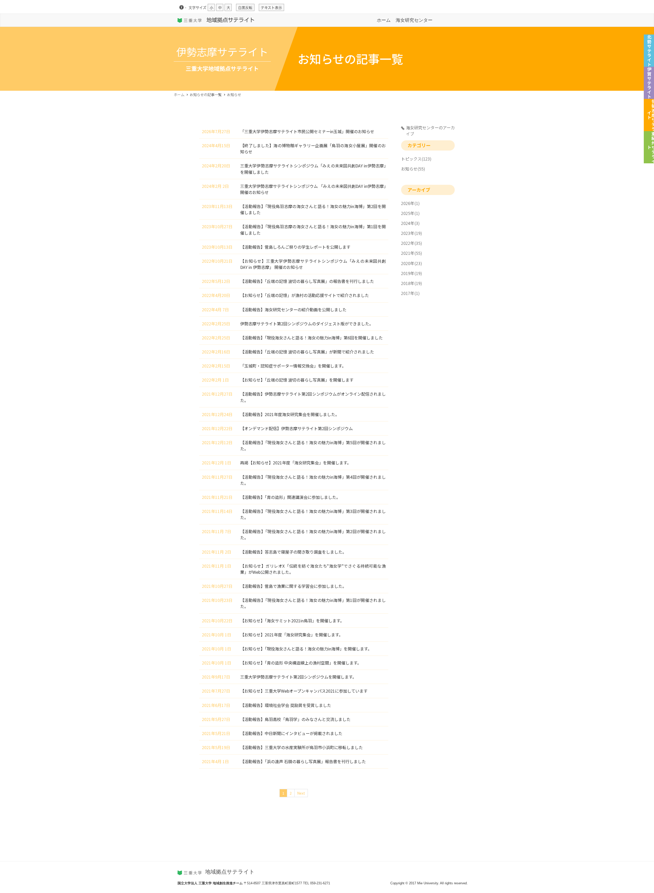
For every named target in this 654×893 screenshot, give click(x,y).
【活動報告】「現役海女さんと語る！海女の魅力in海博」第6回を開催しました (311, 338)
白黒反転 (245, 7)
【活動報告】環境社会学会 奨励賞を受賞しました (285, 705)
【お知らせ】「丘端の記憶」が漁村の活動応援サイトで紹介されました (304, 295)
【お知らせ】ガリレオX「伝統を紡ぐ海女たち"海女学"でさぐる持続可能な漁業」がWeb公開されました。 (313, 569)
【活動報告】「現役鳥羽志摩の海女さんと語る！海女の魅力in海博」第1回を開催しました (313, 229)
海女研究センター (414, 20)
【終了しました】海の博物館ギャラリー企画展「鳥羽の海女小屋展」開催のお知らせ (313, 148)
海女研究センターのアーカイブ (430, 130)
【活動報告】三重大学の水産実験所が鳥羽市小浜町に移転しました (301, 747)
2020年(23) (411, 263)
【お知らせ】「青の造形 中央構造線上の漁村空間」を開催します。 (300, 663)
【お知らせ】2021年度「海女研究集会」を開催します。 (291, 635)
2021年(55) (411, 253)
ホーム (384, 20)
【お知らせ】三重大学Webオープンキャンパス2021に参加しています (304, 691)
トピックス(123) (416, 159)
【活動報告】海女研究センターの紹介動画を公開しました (293, 309)
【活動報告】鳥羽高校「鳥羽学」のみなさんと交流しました (295, 719)
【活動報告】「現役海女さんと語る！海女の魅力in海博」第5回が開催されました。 (313, 445)
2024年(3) (410, 223)
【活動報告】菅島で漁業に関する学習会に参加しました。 (293, 586)
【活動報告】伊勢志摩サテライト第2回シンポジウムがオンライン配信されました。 (313, 397)
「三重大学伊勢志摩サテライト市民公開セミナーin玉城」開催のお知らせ (307, 131)
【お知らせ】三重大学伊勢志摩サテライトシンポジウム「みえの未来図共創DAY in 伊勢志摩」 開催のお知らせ (313, 264)
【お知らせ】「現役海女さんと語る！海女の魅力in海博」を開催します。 (306, 649)
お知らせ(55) (413, 169)
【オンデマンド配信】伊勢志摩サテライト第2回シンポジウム (296, 428)
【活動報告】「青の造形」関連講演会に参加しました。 (290, 497)
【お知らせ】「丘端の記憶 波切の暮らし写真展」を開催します (297, 380)
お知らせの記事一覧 (206, 94)
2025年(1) (410, 213)
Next (301, 793)
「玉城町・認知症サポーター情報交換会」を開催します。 (293, 366)
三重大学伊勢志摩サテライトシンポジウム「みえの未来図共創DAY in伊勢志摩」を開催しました (313, 169)
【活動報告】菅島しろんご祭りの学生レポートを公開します (295, 247)
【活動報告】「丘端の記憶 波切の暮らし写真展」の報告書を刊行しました (307, 281)
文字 (197, 7)
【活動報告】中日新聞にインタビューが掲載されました (291, 733)
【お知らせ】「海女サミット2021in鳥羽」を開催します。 (292, 620)
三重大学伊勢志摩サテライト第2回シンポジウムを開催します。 (298, 677)
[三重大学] (190, 20)
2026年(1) (410, 203)
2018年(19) (411, 283)
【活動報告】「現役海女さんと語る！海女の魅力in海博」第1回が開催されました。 (313, 603)
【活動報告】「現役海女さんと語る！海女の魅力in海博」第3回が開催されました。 (313, 514)
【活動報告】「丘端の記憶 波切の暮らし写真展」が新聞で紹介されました (307, 352)
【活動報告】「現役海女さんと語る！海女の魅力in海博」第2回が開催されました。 (313, 534)
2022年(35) (411, 243)
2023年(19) (411, 233)
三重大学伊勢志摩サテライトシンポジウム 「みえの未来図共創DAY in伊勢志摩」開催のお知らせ (313, 189)
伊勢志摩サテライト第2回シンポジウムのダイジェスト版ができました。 (306, 323)
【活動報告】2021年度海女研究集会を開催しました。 (289, 414)
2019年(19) (411, 273)
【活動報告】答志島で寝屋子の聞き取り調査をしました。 (293, 552)
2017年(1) (410, 293)
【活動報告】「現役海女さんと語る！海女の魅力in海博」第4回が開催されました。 (313, 480)
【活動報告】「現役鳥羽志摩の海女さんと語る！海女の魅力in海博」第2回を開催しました (313, 209)
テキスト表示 (271, 7)
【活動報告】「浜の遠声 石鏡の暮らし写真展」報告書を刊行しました (303, 761)
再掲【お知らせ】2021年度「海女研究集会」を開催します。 (295, 463)
